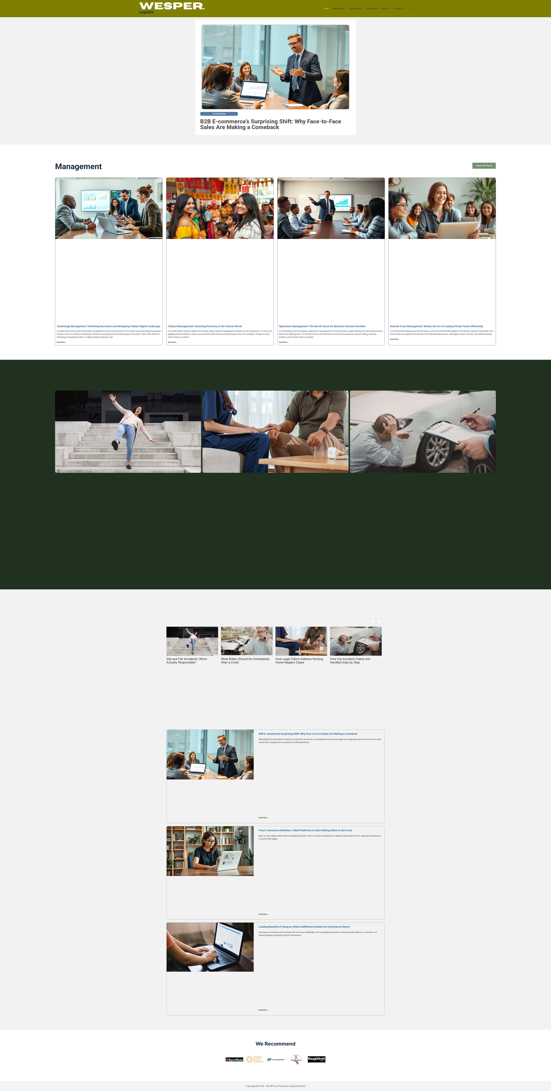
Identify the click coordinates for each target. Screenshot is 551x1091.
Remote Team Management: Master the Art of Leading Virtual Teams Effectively (436, 326)
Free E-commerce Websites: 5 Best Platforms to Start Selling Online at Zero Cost (305, 830)
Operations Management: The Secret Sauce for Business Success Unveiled (322, 326)
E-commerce (371, 8)
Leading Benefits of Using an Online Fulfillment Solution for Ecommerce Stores (304, 926)
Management (338, 8)
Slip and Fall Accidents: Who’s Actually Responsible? (186, 660)
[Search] (411, 9)
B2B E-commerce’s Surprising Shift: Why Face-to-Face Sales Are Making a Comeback (270, 124)
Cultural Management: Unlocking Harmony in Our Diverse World (205, 326)
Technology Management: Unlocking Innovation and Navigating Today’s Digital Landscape (108, 326)
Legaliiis (146, 12)
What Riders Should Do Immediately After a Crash (245, 660)
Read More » (61, 342)
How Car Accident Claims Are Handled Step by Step (350, 660)
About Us (385, 8)
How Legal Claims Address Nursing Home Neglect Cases (299, 660)
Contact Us (399, 8)
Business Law (355, 8)
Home (326, 8)
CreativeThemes (297, 1086)
